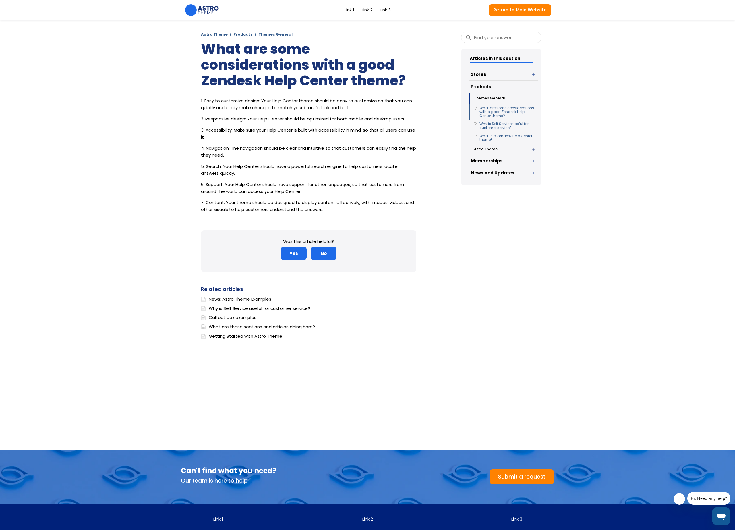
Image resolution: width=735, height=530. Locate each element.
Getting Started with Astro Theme (245, 336)
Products (243, 34)
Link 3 (385, 10)
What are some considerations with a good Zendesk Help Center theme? (506, 111)
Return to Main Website (520, 10)
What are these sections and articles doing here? (262, 326)
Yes (293, 253)
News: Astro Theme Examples (240, 299)
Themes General (275, 34)
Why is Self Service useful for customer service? (504, 125)
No (323, 253)
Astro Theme (214, 34)
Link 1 (349, 10)
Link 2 (367, 10)
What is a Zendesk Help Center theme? (505, 137)
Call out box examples (232, 317)
